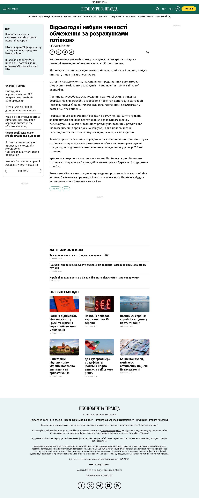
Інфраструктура (72, 16)
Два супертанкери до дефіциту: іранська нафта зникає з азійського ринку (99, 366)
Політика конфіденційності (78, 420)
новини (33, 16)
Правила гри (89, 16)
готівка (55, 189)
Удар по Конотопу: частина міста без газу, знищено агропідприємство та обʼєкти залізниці (22, 121)
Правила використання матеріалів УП (114, 420)
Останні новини (15, 85)
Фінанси (103, 16)
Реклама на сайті (39, 420)
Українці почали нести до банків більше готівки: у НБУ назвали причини (94, 277)
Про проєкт (56, 420)
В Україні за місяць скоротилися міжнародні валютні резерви (21, 37)
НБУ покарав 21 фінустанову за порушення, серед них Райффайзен (23, 50)
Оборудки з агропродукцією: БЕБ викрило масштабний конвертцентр (19, 96)
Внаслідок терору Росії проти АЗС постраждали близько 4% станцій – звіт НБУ (21, 64)
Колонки (57, 16)
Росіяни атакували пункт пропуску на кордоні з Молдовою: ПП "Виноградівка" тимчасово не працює (22, 149)
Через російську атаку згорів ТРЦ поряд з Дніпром (22, 134)
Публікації (44, 16)
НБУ (66, 189)
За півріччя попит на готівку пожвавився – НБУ (79, 255)
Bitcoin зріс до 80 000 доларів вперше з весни (20, 108)
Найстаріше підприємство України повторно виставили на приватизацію (62, 366)
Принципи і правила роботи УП (152, 420)
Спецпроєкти (117, 16)
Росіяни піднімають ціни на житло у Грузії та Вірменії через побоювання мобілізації (63, 323)
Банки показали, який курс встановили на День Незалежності (134, 364)
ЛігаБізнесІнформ (83, 74)
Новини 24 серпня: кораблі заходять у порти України (133, 319)
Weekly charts (145, 16)
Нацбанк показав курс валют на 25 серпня (97, 319)
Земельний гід (163, 16)
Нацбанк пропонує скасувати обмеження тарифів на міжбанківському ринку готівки (98, 266)
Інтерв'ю (130, 16)
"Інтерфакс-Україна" (111, 430)
